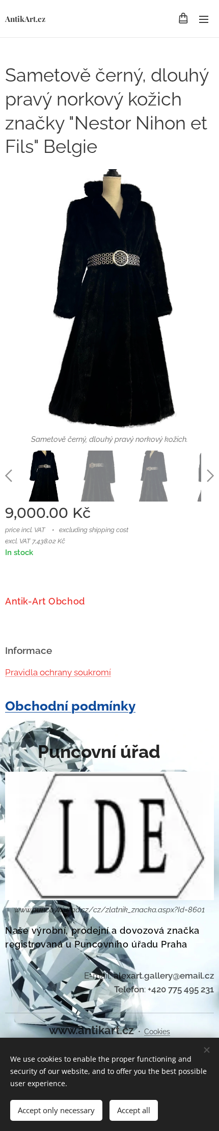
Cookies (157, 1032)
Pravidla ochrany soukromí (58, 672)
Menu (204, 19)
